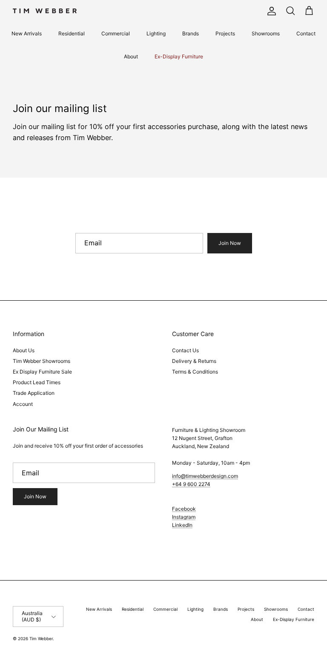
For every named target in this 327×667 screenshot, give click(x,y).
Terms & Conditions (195, 371)
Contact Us (185, 350)
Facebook (184, 509)
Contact (306, 33)
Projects (225, 33)
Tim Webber (41, 638)
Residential (71, 33)
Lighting (156, 33)
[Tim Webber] (45, 11)
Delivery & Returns (194, 361)
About (131, 56)
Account (23, 404)
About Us (23, 350)
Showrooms (266, 33)
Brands (190, 33)
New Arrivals (26, 33)
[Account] (270, 11)
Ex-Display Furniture (179, 56)
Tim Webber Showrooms (41, 361)
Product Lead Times (36, 382)
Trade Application (33, 393)
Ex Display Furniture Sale (42, 371)
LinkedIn (182, 525)
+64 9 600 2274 (191, 484)
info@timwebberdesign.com (205, 476)
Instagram (183, 517)
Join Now (229, 243)
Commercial (115, 33)
